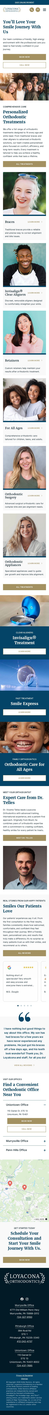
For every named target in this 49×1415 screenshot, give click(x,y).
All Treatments (24, 164)
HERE (42, 1219)
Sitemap (24, 1379)
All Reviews (24, 953)
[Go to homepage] (14, 9)
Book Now (24, 57)
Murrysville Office (17, 1141)
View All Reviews (23, 1065)
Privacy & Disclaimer (24, 1375)
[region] (24, 1191)
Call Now (25, 65)
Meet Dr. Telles (24, 838)
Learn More (24, 651)
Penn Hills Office (16, 1150)
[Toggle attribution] (46, 1219)
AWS (37, 1219)
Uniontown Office (17, 1105)
